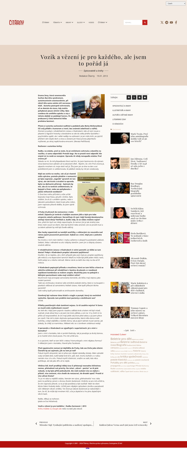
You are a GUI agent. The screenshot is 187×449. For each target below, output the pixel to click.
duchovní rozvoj (119, 351)
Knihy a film (145, 354)
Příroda (138, 366)
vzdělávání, (115, 371)
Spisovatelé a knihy (93, 70)
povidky (137, 363)
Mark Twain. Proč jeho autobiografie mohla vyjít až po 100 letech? (139, 137)
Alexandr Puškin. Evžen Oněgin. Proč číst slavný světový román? (139, 262)
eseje (126, 351)
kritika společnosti (131, 356)
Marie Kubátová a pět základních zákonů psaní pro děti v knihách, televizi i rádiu (139, 288)
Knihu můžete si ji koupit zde (50, 409)
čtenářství (136, 371)
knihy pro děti (115, 357)
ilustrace (117, 354)
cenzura (115, 347)
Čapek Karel (129, 371)
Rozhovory (145, 366)
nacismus (145, 357)
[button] (129, 97)
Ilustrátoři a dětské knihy (134, 354)
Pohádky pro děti (119, 362)
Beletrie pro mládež (137, 339)
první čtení (124, 366)
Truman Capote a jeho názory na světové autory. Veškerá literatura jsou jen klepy (139, 313)
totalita (143, 368)
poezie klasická (119, 359)
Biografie (121, 344)
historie (136, 350)
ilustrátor (124, 354)
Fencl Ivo (130, 351)
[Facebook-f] (176, 22)
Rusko (113, 368)
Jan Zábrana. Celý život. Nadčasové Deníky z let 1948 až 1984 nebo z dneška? (139, 163)
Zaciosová (116, 129)
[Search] (144, 22)
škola (141, 371)
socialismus (120, 369)
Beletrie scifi (115, 342)
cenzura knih (123, 348)
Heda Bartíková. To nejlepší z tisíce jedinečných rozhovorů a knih (139, 237)
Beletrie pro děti (121, 339)
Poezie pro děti (131, 360)
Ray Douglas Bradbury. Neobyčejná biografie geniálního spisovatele (137, 189)
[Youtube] (171, 22)
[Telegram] (166, 22)
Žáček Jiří (146, 371)
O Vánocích (117, 124)
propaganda (115, 365)
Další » (133, 330)
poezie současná (142, 360)
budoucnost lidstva (134, 345)
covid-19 (130, 348)
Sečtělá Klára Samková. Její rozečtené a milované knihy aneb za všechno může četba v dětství (138, 215)
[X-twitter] (162, 22)
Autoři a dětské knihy (122, 115)
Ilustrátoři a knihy (121, 110)
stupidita (138, 368)
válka (122, 371)
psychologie (131, 366)
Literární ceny (119, 119)
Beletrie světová (129, 342)
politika (131, 362)
